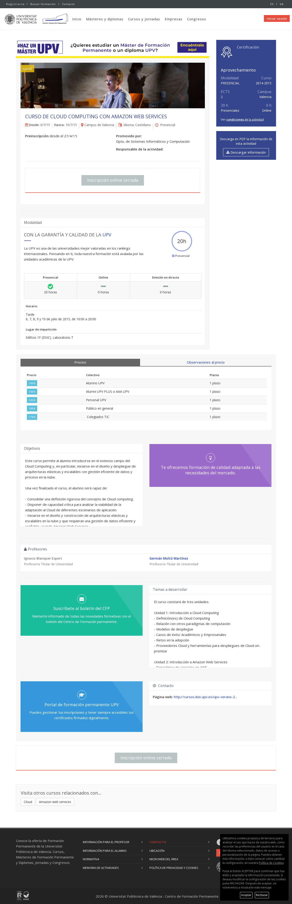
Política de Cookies (271, 863)
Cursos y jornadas (144, 19)
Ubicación (156, 851)
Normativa (91, 859)
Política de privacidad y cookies (173, 868)
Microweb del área (163, 859)
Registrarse (15, 4)
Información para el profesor (106, 842)
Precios (80, 362)
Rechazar (262, 895)
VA (282, 4)
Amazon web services (55, 802)
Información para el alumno (105, 851)
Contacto (68, 4)
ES (272, 4)
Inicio (76, 19)
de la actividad (245, 119)
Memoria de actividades (101, 868)
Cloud (28, 802)
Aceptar (246, 895)
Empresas (173, 19)
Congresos (196, 19)
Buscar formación (43, 4)
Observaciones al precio (206, 362)
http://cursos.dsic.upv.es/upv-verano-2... (205, 697)
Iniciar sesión (277, 18)
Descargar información (247, 152)
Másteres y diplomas (104, 19)
